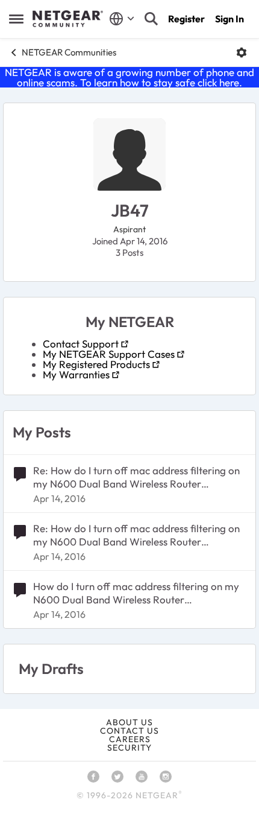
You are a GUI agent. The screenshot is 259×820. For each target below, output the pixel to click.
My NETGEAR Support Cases (109, 354)
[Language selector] (122, 19)
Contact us (129, 730)
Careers (130, 739)
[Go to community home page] (68, 18)
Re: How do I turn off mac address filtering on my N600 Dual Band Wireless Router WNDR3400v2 (136, 477)
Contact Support (81, 343)
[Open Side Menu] (16, 19)
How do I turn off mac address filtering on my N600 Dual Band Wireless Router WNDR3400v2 (136, 593)
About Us (129, 722)
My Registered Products (96, 364)
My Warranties (76, 374)
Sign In (229, 19)
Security (129, 747)
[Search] (151, 18)
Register (186, 19)
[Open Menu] (241, 52)
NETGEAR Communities (69, 52)
